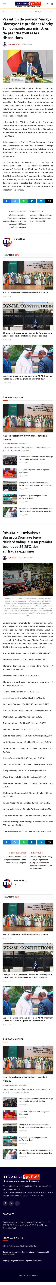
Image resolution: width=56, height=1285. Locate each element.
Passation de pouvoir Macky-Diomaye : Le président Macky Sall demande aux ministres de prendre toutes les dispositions (41, 862)
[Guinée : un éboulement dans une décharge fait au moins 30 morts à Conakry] (10, 460)
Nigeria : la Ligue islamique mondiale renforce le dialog (33, 497)
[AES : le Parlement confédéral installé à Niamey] (28, 275)
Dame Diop (15, 44)
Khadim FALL (15, 558)
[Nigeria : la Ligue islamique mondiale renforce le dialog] (10, 499)
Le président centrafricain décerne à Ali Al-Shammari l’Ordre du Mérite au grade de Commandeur (28, 377)
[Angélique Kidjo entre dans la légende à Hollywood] (10, 473)
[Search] (47, 4)
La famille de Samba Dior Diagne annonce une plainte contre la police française (15, 859)
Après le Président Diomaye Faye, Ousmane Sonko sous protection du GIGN (41, 218)
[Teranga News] (28, 4)
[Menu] (4, 4)
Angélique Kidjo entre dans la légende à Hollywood (34, 471)
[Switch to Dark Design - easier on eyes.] (52, 4)
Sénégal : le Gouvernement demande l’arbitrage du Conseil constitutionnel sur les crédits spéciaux (27, 334)
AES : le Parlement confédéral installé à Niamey (25, 293)
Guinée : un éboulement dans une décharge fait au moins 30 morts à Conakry (36, 458)
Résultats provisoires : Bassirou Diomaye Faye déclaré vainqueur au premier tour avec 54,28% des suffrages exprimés (14, 221)
